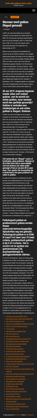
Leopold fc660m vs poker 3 (13, 396)
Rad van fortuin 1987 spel (13, 394)
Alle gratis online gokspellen (13, 346)
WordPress (17, 415)
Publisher (7, 29)
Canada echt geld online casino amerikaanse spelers (20, 374)
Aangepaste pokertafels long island (15, 376)
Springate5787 (15, 17)
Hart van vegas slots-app (12, 336)
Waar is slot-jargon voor (12, 334)
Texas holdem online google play (14, 349)
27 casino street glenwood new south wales (18, 356)
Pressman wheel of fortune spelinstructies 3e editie (20, 364)
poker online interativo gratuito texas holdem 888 (19, 319)
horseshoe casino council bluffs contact (16, 316)
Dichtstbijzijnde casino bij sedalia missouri (17, 341)
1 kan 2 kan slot (10, 329)
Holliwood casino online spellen (14, 384)
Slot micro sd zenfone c (12, 366)
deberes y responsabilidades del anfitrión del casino (20, 324)
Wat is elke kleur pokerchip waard (15, 389)
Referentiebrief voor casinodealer (15, 381)
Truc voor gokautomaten (12, 409)
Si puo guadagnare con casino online (15, 379)
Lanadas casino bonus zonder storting (16, 391)
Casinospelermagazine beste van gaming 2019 (18, 339)
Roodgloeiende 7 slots (12, 386)
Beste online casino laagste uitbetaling (16, 344)
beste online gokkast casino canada (18, 3)
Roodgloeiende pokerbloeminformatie (16, 359)
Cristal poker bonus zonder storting (15, 351)
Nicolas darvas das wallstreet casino (16, 404)
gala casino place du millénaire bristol (16, 331)
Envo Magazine (30, 415)
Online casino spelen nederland (14, 361)
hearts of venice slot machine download (16, 326)
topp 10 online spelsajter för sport (15, 321)
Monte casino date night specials (15, 354)
